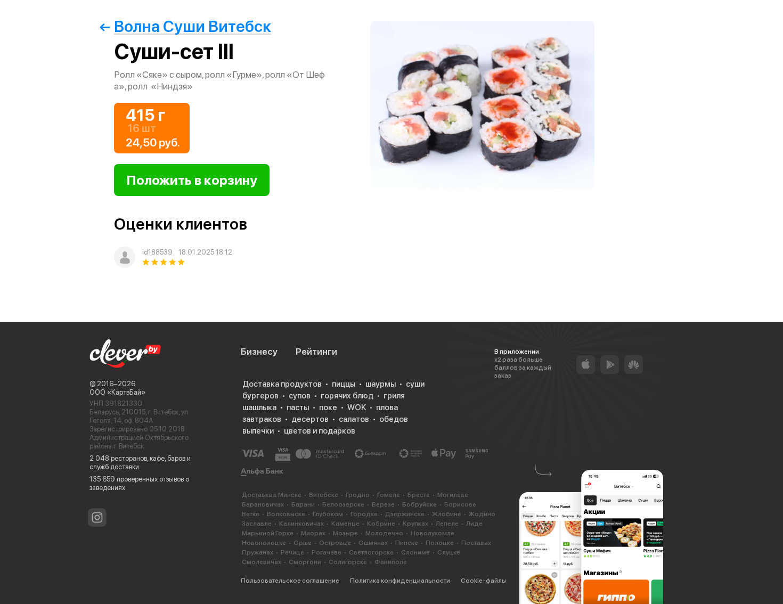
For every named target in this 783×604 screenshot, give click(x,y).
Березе (383, 504)
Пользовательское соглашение (290, 580)
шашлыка (259, 407)
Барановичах (263, 504)
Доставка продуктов (282, 384)
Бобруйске (419, 504)
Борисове (460, 504)
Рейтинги (316, 351)
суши (415, 384)
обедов (393, 419)
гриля (394, 396)
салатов (354, 419)
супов (300, 396)
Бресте (418, 495)
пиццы (343, 384)
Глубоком (328, 514)
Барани (303, 504)
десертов (310, 419)
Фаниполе (390, 562)
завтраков (261, 419)
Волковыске (286, 514)
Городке (364, 514)
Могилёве (452, 495)
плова (387, 407)
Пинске (406, 542)
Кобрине (381, 523)
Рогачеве (326, 552)
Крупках (415, 523)
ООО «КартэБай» (117, 392)
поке (328, 407)
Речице (292, 552)
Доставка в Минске (271, 495)
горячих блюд (347, 396)
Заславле (257, 523)
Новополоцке (264, 542)
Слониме (415, 552)
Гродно (358, 495)
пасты (298, 407)
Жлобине (446, 514)
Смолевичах (261, 562)
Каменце (345, 523)
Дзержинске (405, 514)
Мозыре (345, 533)
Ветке (250, 514)
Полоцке (440, 542)
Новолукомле (432, 533)
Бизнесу (259, 351)
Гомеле (388, 495)
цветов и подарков (319, 431)
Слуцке (448, 552)
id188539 (157, 252)
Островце (335, 542)
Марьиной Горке (267, 533)
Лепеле (447, 523)
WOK (356, 407)
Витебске (323, 495)
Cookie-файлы (483, 580)
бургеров (260, 396)
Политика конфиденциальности (400, 580)
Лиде (474, 523)
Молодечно (384, 533)
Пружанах (257, 552)
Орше (302, 542)
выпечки (258, 431)
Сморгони (305, 562)
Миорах (313, 533)
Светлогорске (371, 552)
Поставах (476, 542)
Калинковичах (301, 523)
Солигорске (348, 562)
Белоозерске (343, 504)
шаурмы (380, 384)
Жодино (482, 514)
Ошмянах (373, 542)
